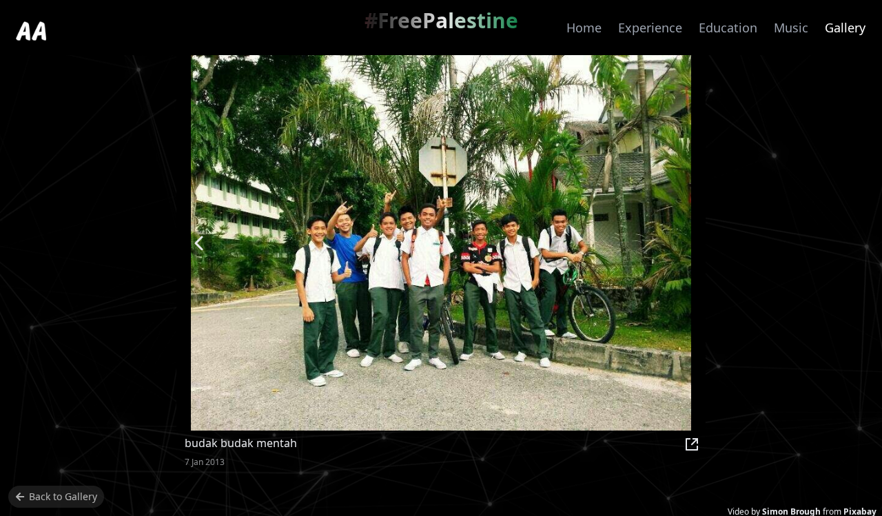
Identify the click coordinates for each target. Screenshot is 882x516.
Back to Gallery (63, 496)
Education (728, 27)
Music (791, 27)
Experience (650, 27)
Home (584, 27)
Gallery (845, 27)
